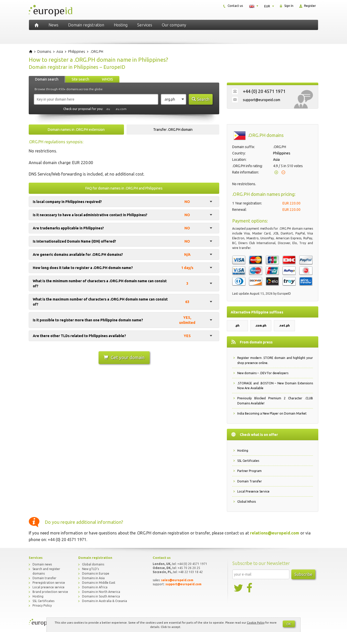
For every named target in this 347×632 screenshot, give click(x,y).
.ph (237, 325)
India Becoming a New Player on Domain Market (272, 413)
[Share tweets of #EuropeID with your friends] (238, 588)
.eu (108, 108)
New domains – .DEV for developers (262, 373)
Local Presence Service (253, 491)
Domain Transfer (249, 481)
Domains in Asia (93, 578)
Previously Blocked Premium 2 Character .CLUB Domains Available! (275, 401)
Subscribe (303, 574)
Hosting (121, 25)
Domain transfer (44, 578)
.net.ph (284, 325)
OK (289, 624)
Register (309, 5)
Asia (276, 159)
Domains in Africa (94, 587)
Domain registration (86, 25)
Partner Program (249, 470)
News (53, 25)
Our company (174, 25)
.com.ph (260, 325)
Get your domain (128, 357)
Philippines (281, 153)
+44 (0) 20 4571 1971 (264, 91)
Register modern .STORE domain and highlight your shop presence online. (275, 360)
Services (144, 25)
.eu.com (121, 108)
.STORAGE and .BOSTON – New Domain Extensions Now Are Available (275, 386)
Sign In (288, 5)
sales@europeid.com (177, 580)
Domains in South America (101, 596)
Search (203, 99)
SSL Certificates (248, 460)
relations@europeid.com (274, 533)
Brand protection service (50, 591)
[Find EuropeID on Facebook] (250, 588)
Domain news (42, 564)
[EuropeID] (36, 25)
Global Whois (246, 501)
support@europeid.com (261, 100)
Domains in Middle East (98, 582)
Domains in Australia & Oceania (104, 601)
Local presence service (49, 587)
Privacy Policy (42, 605)
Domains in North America (101, 591)
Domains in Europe (95, 573)
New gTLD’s (90, 569)
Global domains (93, 564)
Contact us (235, 5)
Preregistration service (49, 582)
